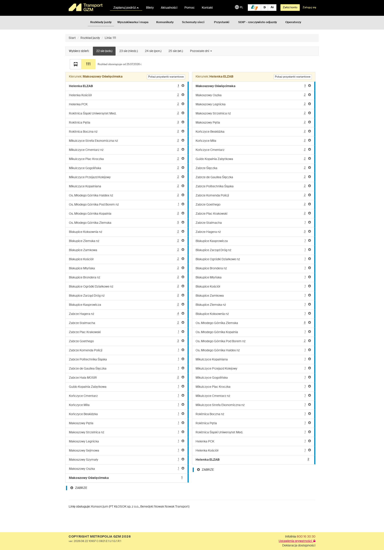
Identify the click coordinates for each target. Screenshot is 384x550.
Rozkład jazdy (90, 38)
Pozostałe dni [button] (200, 51)
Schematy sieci (193, 22)
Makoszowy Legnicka (124, 441)
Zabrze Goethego (124, 341)
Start (72, 38)
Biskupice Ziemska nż (124, 241)
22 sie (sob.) (104, 51)
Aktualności (169, 7)
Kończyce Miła (124, 405)
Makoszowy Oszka (124, 468)
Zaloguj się (309, 7)
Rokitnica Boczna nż (124, 131)
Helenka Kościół (124, 95)
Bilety (150, 7)
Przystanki (221, 22)
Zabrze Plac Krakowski (124, 332)
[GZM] (86, 7)
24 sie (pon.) (153, 51)
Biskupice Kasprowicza (124, 304)
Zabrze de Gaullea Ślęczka (124, 368)
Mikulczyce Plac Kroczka (124, 159)
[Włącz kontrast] (264, 7)
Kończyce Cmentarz (124, 396)
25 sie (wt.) (175, 51)
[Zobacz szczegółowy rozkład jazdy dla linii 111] (75, 64)
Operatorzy (293, 22)
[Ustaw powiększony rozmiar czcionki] (272, 7)
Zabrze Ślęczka (251, 168)
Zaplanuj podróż (125, 7)
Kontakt (207, 7)
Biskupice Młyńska (124, 268)
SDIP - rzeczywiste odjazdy (257, 22)
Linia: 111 (110, 38)
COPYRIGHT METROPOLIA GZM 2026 (100, 536)
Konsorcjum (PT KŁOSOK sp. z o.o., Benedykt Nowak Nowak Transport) (140, 506)
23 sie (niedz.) (128, 51)
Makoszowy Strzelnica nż (124, 432)
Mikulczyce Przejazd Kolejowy (124, 177)
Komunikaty (165, 22)
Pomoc (189, 7)
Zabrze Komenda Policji (124, 350)
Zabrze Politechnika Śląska (124, 359)
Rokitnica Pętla (124, 122)
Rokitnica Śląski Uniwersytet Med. (124, 113)
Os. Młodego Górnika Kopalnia (124, 213)
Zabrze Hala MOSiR (124, 377)
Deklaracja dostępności (298, 545)
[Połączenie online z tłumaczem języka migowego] (254, 7)
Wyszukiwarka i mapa (132, 22)
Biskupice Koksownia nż (124, 232)
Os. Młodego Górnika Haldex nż (124, 195)
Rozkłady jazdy (101, 22)
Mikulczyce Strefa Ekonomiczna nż (124, 140)
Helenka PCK (124, 104)
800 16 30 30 (306, 536)
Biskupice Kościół (124, 259)
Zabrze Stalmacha (124, 323)
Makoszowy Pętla (124, 423)
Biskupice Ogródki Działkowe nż (124, 286)
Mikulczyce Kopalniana (124, 186)
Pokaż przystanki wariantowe (166, 77)
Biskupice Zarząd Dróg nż (124, 295)
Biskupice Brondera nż (124, 277)
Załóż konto (290, 7)
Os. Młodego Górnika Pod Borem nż (124, 204)
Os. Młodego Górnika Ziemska (124, 222)
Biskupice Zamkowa (124, 250)
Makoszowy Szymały (124, 459)
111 (88, 64)
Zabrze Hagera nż (124, 314)
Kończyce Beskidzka (124, 414)
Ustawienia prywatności (296, 541)
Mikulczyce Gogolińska (124, 168)
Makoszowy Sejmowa (124, 450)
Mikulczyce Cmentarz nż (124, 150)
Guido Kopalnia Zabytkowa (124, 386)
